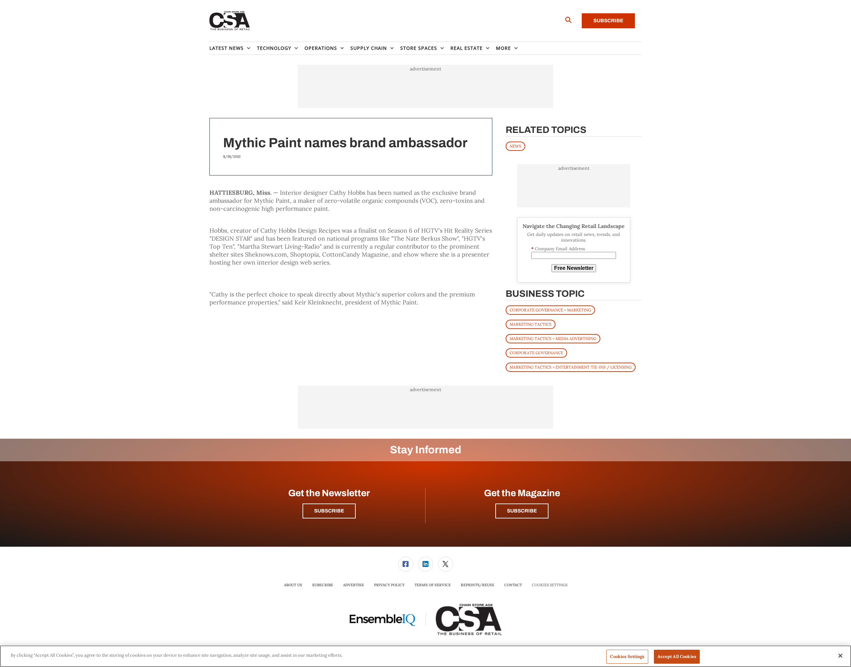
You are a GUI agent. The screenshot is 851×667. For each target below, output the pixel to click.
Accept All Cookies (677, 656)
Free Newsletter (573, 268)
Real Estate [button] (466, 48)
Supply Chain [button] (368, 48)
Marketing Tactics (530, 324)
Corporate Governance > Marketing (550, 309)
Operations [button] (320, 48)
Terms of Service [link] (433, 585)
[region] (425, 656)
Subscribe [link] (322, 585)
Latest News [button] (226, 48)
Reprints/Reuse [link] (477, 585)
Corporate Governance (536, 352)
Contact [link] (513, 585)
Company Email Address (558, 249)
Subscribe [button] (329, 510)
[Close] (840, 655)
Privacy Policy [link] (389, 585)
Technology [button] (274, 48)
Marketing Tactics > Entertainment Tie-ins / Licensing (571, 367)
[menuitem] (233, 48)
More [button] (503, 48)
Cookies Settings (549, 585)
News (515, 146)
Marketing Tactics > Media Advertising (553, 338)
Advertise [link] (353, 585)
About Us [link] (293, 585)
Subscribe (608, 20)
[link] (405, 564)
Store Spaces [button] (418, 48)
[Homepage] (229, 21)
